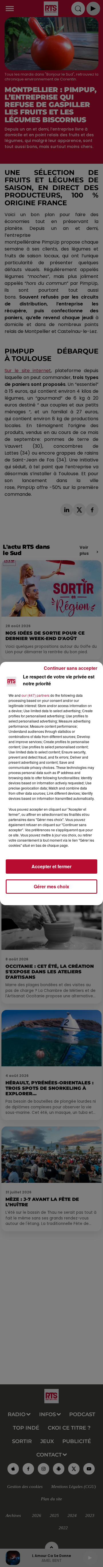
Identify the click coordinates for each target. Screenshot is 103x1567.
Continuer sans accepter (70, 668)
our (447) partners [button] (35, 695)
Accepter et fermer (51, 866)
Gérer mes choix (51, 886)
